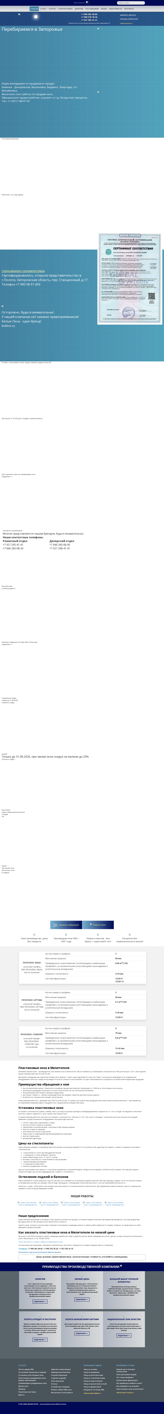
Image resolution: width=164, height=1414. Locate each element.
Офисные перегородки (61, 1369)
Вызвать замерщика (69, 925)
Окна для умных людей (126, 1374)
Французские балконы (60, 1372)
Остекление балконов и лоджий (32, 1372)
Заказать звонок (128, 15)
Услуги (52, 9)
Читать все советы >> (93, 1393)
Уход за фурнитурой (92, 1387)
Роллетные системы (27, 1392)
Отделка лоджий (58, 1378)
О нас (42, 9)
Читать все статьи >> (125, 1393)
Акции (104, 9)
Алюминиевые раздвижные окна (32, 1383)
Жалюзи (21, 1389)
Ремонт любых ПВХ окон (61, 1390)
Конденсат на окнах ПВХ (94, 1390)
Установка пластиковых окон (31, 1375)
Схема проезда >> (126, 23)
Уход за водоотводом (93, 1381)
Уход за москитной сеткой (95, 1384)
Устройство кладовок (60, 1387)
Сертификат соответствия (23, 271)
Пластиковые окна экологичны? (130, 1389)
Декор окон (23, 1386)
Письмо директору (129, 19)
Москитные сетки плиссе (62, 1393)
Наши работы (115, 9)
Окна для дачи (57, 1381)
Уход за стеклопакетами (94, 1378)
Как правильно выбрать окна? (129, 1383)
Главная (34, 9)
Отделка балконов (59, 1375)
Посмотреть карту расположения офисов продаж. (39, 1252)
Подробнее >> (7, 477)
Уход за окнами (90, 1369)
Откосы (54, 1384)
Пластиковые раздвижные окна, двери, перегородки (32, 1379)
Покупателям (64, 9)
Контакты (129, 9)
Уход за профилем (91, 1372)
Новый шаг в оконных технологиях (125, 1370)
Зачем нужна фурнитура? (127, 1380)
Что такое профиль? (125, 1377)
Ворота (21, 1395)
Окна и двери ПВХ (26, 1369)
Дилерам (79, 9)
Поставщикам (92, 9)
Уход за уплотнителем (93, 1375)
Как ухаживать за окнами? (127, 1386)
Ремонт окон (99, 925)
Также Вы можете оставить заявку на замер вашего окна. (40, 1242)
